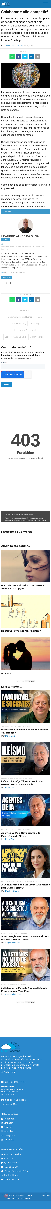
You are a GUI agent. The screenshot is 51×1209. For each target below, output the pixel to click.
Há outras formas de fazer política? (21, 631)
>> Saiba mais (8, 1072)
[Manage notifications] (6, 1196)
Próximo (30, 681)
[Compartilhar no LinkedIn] (31, 56)
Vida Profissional (37, 337)
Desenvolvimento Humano (21, 317)
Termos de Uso (9, 1104)
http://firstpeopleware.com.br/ (15, 272)
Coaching (34, 323)
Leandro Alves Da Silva (20, 236)
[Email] (37, 56)
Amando (6, 673)
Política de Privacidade (13, 1100)
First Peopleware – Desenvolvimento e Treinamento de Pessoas (22, 248)
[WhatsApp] (12, 56)
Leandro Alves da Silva (15, 337)
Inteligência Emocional (25, 330)
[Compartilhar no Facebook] (18, 56)
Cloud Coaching (18, 323)
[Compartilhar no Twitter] (25, 56)
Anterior (21, 681)
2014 (39, 317)
